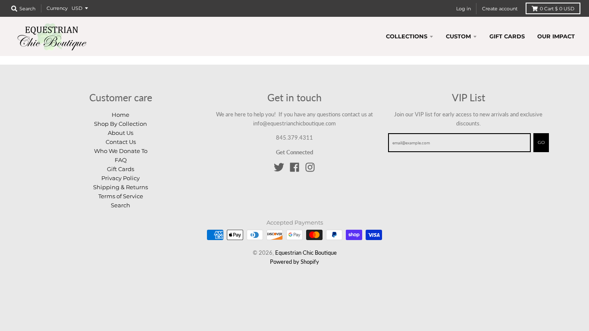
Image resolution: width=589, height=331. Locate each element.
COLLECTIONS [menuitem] (406, 36)
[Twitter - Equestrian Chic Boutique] (279, 167)
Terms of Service (120, 196)
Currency (57, 8)
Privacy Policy (120, 178)
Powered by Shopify (294, 261)
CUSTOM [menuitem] (458, 36)
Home (120, 114)
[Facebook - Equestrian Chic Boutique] (294, 167)
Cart (557, 9)
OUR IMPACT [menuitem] (556, 36)
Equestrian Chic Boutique (306, 252)
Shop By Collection (120, 123)
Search (120, 205)
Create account (499, 9)
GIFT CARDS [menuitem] (507, 36)
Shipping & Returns (120, 187)
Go (541, 142)
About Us (120, 132)
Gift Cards (120, 169)
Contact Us (121, 141)
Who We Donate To (120, 150)
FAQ (121, 159)
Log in (463, 9)
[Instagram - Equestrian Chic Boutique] (310, 167)
